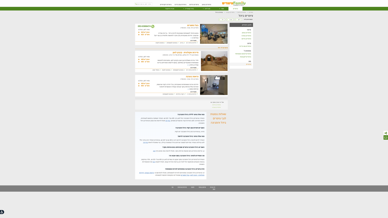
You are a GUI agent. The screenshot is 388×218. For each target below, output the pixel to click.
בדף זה (168, 120)
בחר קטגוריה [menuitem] (189, 8)
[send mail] (386, 137)
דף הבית (212, 187)
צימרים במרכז (246, 36)
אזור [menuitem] (222, 8)
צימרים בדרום (194, 4)
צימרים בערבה (216, 107)
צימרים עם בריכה (180, 4)
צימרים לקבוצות (245, 57)
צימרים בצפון (206, 4)
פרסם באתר (202, 187)
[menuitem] (206, 2)
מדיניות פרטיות (182, 187)
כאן (154, 151)
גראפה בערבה (192, 76)
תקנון (192, 187)
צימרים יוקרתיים (165, 4)
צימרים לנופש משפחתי (243, 54)
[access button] (2, 212)
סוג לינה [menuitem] (207, 8)
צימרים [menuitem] (235, 8)
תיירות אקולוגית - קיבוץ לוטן (185, 52)
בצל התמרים (192, 25)
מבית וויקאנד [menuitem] (169, 8)
